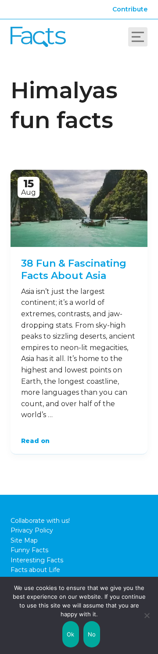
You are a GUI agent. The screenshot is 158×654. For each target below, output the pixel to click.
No (92, 634)
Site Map (24, 540)
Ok (71, 634)
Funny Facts (29, 550)
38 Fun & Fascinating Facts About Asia (73, 269)
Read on (35, 441)
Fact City (38, 37)
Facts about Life (35, 570)
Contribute (129, 9)
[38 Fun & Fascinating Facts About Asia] (79, 208)
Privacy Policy (32, 530)
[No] (147, 615)
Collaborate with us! (40, 521)
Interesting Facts (37, 560)
